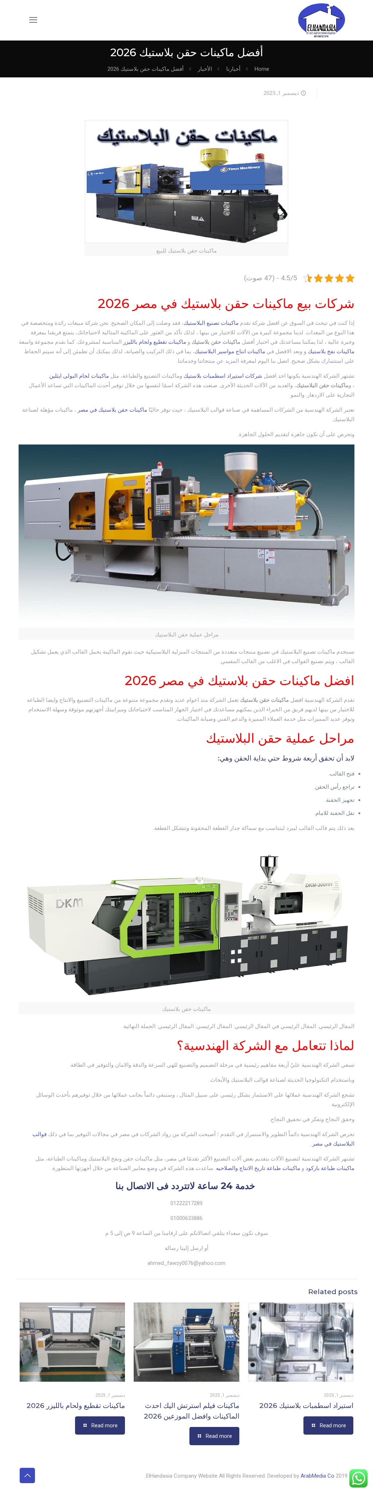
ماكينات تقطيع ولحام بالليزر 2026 (76, 1405)
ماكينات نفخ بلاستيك (331, 351)
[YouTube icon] (60, 1476)
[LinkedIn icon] (52, 1476)
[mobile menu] (33, 20)
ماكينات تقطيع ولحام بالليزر (154, 342)
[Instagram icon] (45, 1476)
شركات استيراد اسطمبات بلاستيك (223, 376)
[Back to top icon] (27, 1475)
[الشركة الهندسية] (321, 20)
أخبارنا (233, 69)
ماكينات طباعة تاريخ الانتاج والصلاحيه (258, 1168)
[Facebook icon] (75, 1476)
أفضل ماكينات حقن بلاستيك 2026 (145, 69)
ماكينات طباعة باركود (330, 1168)
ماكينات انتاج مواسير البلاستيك (231, 351)
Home (262, 69)
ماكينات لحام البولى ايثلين (79, 376)
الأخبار (205, 69)
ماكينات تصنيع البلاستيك (211, 323)
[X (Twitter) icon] (68, 1476)
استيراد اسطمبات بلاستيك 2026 (306, 1405)
